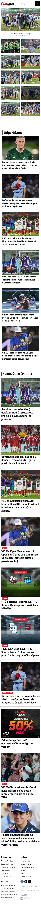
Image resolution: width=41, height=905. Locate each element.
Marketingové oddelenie (9, 894)
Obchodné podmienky (27, 867)
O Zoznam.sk (6, 857)
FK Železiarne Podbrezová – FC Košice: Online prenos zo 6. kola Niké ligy (19, 605)
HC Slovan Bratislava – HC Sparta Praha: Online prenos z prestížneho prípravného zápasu (20, 652)
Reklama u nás (25, 861)
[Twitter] (29, 881)
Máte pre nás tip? (6, 897)
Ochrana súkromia (7, 864)
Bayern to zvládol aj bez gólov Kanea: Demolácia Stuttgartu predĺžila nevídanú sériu (18, 460)
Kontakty (4, 881)
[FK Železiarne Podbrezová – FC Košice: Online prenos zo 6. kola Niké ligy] (20, 582)
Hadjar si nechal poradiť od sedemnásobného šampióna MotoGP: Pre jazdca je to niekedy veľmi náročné (20, 839)
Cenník (22, 870)
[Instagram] (25, 881)
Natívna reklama (25, 876)
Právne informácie (7, 861)
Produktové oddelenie (8, 885)
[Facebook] (22, 881)
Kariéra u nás (5, 870)
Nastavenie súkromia (8, 867)
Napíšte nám (5, 873)
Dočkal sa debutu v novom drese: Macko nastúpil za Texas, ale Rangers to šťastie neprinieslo (20, 699)
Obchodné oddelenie (7, 888)
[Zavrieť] (37, 3)
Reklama (23, 857)
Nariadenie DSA (6, 876)
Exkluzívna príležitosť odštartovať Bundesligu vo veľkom (17, 743)
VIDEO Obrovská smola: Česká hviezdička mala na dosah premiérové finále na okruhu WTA (18, 792)
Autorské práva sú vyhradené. (30, 890)
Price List (23, 873)
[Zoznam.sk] (24, 895)
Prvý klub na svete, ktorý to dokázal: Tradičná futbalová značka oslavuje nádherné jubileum (17, 414)
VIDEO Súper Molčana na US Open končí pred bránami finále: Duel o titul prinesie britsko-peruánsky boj (19, 556)
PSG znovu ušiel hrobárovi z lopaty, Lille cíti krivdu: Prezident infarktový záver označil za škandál (20, 505)
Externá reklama (25, 864)
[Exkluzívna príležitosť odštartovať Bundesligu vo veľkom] (20, 723)
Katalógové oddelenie (8, 891)
